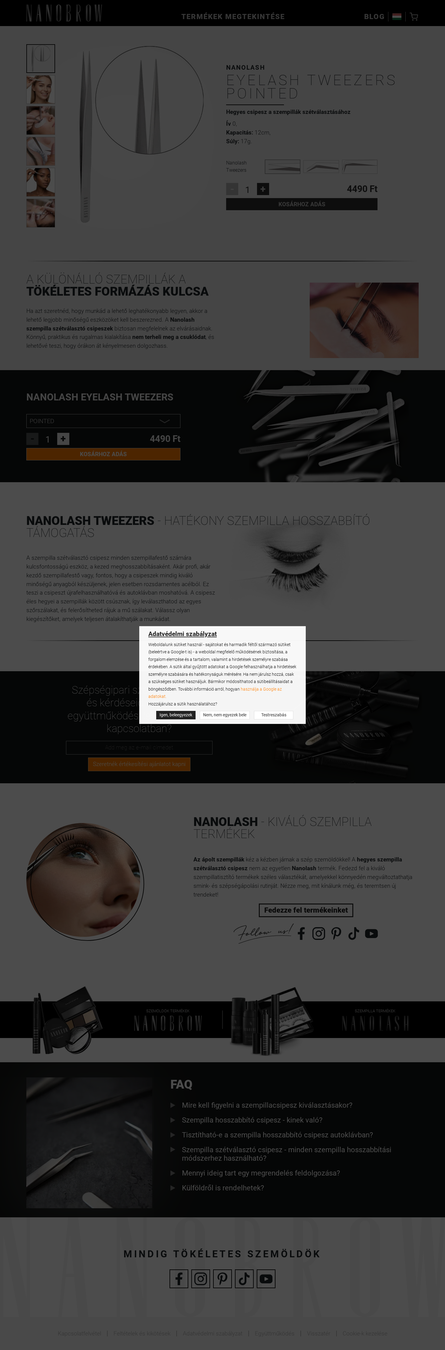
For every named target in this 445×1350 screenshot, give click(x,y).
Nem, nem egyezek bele (224, 715)
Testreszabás (273, 715)
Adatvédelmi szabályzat (182, 634)
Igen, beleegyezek (176, 715)
